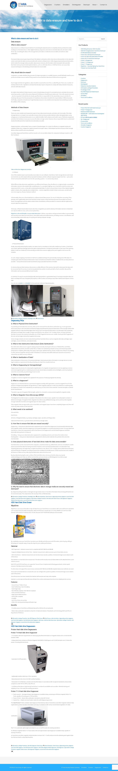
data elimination (41, 496)
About (94, 5)
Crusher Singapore (86, 127)
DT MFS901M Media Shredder (88, 52)
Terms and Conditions (86, 97)
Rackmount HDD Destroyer (88, 111)
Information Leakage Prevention (19, 318)
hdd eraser (41, 620)
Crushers (57, 5)
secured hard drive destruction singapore (32, 500)
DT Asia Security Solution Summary (70, 767)
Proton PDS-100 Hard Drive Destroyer (90, 54)
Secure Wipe (84, 93)
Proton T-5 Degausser (86, 110)
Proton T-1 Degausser (86, 64)
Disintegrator (76, 5)
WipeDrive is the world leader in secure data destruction (26, 213)
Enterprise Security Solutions (88, 86)
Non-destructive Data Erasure (53, 498)
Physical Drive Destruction (17, 500)
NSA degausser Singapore (66, 498)
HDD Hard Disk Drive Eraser (21, 502)
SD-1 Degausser (85, 119)
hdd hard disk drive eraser (50, 620)
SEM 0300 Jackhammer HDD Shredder (90, 49)
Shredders (66, 5)
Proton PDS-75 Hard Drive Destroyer (90, 58)
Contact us (103, 5)
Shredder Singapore (86, 125)
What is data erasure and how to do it (24, 39)
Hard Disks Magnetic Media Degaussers (47, 747)
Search (103, 39)
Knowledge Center (32, 318)
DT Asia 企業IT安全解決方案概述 (89, 117)
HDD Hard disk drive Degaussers (23, 626)
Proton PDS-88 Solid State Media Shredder (92, 56)
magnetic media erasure (21, 749)
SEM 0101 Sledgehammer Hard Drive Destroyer (93, 51)
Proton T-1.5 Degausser (87, 62)
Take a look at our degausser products (21, 169)
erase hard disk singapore (17, 620)
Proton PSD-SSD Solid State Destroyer (91, 108)
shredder (27, 283)
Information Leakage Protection (38, 498)
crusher (21, 283)
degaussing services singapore (59, 496)
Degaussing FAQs (17, 321)
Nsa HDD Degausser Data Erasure (35, 618)
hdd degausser (60, 747)
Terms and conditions (86, 123)
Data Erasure (41, 318)
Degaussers (48, 5)
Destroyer (86, 5)
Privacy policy (84, 121)
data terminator (55, 618)
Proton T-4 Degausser (86, 60)
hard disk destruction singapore (23, 498)
